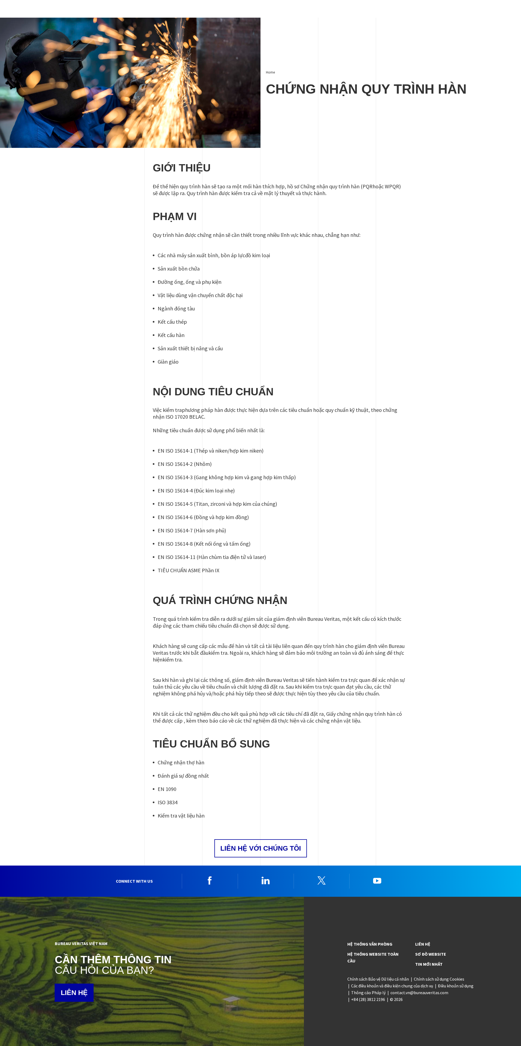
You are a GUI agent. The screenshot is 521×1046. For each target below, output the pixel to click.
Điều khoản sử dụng (456, 985)
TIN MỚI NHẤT (429, 964)
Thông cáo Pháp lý (368, 992)
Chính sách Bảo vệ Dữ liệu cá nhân (378, 979)
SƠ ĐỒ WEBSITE (430, 954)
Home (270, 72)
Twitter (321, 880)
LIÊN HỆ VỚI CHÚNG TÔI (260, 848)
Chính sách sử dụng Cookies (439, 979)
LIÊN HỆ (74, 992)
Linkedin (266, 880)
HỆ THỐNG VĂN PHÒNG (369, 944)
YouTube (377, 880)
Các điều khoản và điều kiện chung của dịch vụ (392, 985)
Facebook (210, 880)
